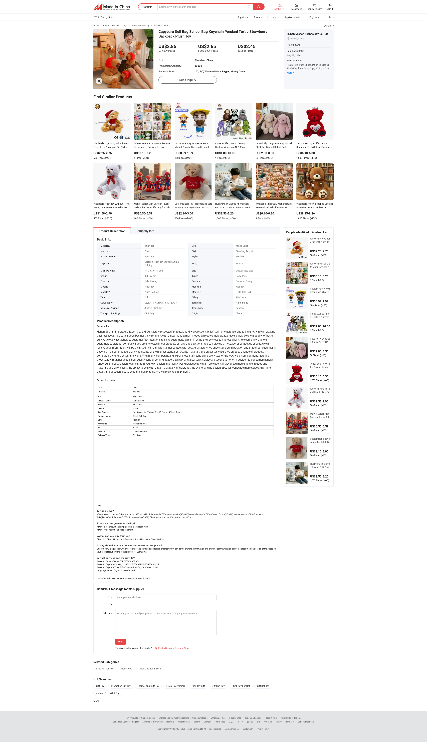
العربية (231, 721)
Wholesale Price (218, 717)
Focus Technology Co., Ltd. (191, 728)
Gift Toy (100, 685)
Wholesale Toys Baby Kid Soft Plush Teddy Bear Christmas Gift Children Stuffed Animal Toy (320, 240)
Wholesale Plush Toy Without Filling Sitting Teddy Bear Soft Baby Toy (320, 390)
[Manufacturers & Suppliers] (111, 6)
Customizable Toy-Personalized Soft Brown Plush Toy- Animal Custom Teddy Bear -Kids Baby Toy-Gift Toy (320, 440)
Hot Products (132, 717)
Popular (240, 256)
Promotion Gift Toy (121, 685)
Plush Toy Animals (175, 685)
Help (274, 17)
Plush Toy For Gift (241, 685)
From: (110, 597)
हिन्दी (258, 721)
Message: (108, 613)
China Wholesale (199, 717)
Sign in (330, 8)
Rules (331, 17)
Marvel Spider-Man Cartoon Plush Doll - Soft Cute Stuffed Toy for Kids (320, 415)
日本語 (250, 721)
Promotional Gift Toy (148, 685)
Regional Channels (253, 717)
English (135, 721)
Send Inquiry (187, 80)
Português (158, 721)
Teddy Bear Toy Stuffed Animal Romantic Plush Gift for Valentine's (320, 365)
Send (120, 641)
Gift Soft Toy (218, 685)
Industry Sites (235, 717)
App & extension (293, 17)
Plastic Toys (126, 668)
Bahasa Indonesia (306, 721)
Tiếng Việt (289, 721)
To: (112, 605)
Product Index (271, 717)
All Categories (105, 17)
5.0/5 (297, 44)
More (289, 72)
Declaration (248, 728)
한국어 (241, 721)
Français (170, 721)
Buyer (257, 17)
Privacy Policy (263, 728)
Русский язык (183, 721)
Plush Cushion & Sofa (150, 668)
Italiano (196, 721)
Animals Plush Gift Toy (107, 693)
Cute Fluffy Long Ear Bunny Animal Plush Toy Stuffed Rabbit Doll (320, 340)
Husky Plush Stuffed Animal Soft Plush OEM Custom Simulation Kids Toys (320, 465)
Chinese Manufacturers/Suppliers (174, 717)
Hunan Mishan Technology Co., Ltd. (308, 34)
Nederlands (220, 721)
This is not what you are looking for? (133, 648)
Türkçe (279, 721)
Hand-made (242, 302)
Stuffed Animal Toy (103, 668)
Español (146, 721)
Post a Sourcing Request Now (172, 648)
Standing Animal (244, 251)
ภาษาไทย (268, 721)
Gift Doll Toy (263, 685)
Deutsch (207, 721)
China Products (148, 717)
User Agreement (232, 728)
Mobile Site (286, 717)
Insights (297, 717)
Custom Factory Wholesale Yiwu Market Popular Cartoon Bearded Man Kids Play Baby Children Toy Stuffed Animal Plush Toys (320, 290)
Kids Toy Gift (198, 685)
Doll (146, 297)
